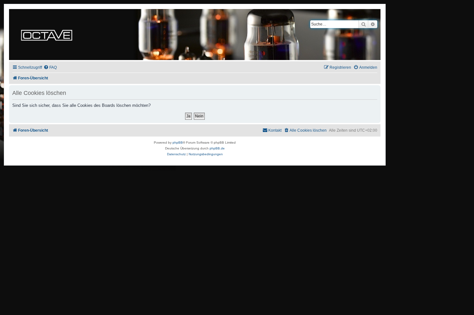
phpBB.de (217, 148)
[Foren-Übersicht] (47, 34)
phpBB (178, 142)
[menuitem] (50, 67)
